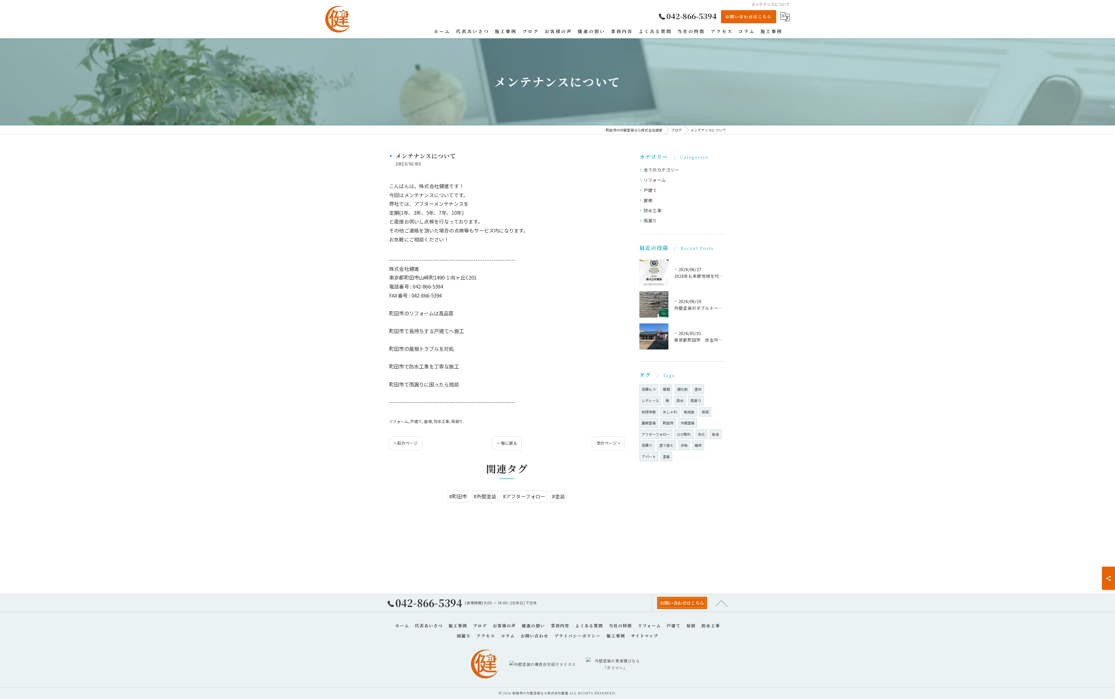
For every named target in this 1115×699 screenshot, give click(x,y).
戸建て (416, 421)
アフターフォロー (656, 434)
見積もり (649, 389)
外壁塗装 (688, 422)
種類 (666, 389)
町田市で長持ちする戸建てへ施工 (426, 330)
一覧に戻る (507, 443)
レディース (650, 400)
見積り (647, 445)
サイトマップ (644, 636)
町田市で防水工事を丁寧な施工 (424, 366)
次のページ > (608, 443)
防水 (680, 400)
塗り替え (666, 445)
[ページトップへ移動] (721, 603)
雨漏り (457, 421)
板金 (715, 434)
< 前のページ (406, 443)
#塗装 (558, 496)
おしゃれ (670, 411)
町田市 (668, 422)
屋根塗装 (649, 422)
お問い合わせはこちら (748, 16)
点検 (684, 445)
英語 (705, 411)
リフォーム (398, 421)
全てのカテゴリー (661, 170)
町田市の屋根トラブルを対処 (421, 348)
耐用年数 (649, 411)
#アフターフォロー (524, 496)
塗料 (698, 389)
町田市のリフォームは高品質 (421, 313)
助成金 (689, 411)
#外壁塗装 (485, 496)
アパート (649, 456)
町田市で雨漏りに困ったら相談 (424, 384)
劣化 (701, 434)
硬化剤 (682, 389)
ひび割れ (684, 434)
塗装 (666, 456)
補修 (698, 445)
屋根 (427, 421)
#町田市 (458, 496)
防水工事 (441, 421)
